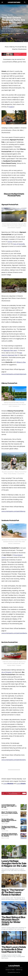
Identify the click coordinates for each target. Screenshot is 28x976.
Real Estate (5, 857)
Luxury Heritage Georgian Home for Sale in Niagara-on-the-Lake (9, 806)
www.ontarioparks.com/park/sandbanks (14, 633)
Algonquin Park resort (10, 350)
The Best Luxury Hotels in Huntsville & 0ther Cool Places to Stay (9, 828)
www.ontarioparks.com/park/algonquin (13, 374)
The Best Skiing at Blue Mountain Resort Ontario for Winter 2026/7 (8, 820)
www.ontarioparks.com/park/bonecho (13, 760)
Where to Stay (21, 362)
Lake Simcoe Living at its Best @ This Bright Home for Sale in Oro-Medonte (9, 835)
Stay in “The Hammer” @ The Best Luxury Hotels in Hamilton (9, 812)
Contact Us (19, 969)
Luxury (8, 783)
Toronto (9, 241)
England (11, 107)
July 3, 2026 (4, 815)
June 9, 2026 (4, 830)
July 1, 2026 (4, 823)
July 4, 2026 (4, 809)
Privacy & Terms (10, 969)
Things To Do (7, 15)
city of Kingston (6, 672)
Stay (3, 886)
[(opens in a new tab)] (24, 807)
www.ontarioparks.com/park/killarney (13, 511)
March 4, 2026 (5, 838)
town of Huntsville (19, 244)
